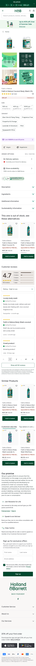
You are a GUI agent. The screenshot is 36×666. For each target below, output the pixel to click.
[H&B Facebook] (18, 599)
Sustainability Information (12, 208)
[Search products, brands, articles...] (32, 15)
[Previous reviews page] (4, 359)
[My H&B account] (30, 10)
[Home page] (18, 11)
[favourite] (16, 224)
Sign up (18, 574)
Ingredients (6, 194)
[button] (18, 178)
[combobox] (16, 15)
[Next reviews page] (32, 359)
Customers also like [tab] (9, 427)
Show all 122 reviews (18, 365)
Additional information (10, 201)
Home (7, 32)
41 (26, 359)
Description (6, 187)
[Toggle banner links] (34, 4)
